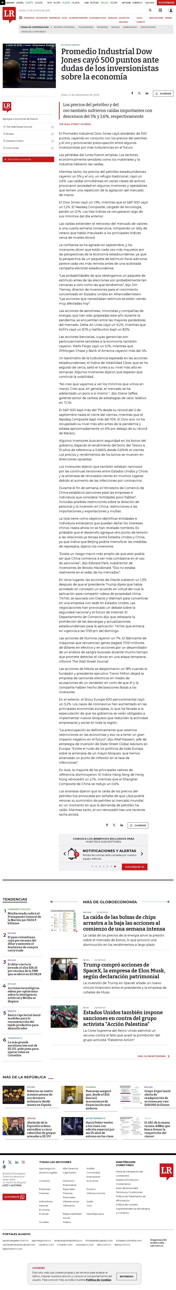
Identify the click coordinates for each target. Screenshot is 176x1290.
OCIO (64, 18)
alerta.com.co (122, 1244)
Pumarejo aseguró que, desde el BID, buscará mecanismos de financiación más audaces (98, 1100)
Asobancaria (130, 27)
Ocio (89, 1205)
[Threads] (6, 1167)
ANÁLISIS (112, 18)
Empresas (44, 1189)
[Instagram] (24, 1163)
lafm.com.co (104, 1244)
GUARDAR (165, 93)
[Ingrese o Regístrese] (170, 10)
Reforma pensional (64, 27)
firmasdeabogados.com (99, 1240)
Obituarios (69, 1205)
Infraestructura (71, 1201)
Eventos (91, 1189)
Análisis (91, 1168)
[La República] (9, 20)
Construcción (148, 27)
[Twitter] (139, 93)
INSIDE (168, 18)
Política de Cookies (98, 1279)
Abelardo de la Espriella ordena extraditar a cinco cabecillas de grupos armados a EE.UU (41, 1129)
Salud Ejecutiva (95, 1213)
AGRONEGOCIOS (97, 18)
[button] (63, 854)
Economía (92, 1180)
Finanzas (44, 1193)
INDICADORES (156, 18)
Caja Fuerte (69, 1172)
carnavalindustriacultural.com (19, 1244)
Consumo (44, 1180)
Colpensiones (86, 27)
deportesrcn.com (12, 1248)
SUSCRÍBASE (166, 2)
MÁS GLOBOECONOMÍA (152, 1056)
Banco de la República (34, 32)
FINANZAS (29, 18)
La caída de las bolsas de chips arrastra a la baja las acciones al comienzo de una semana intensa (124, 923)
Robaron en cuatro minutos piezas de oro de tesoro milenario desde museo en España (40, 1098)
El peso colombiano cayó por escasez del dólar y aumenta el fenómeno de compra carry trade (23, 944)
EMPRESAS (54, 18)
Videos (67, 1222)
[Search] (150, 10)
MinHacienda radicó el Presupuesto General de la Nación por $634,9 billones (24, 918)
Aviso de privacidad (127, 1188)
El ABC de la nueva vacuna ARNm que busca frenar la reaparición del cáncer (157, 1129)
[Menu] (21, 17)
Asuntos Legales (48, 1172)
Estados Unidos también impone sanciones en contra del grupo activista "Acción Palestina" (123, 1018)
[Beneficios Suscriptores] (160, 10)
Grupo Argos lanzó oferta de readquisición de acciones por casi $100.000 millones (157, 1098)
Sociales (44, 1222)
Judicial (31, 1118)
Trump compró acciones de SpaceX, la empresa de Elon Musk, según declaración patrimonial (124, 971)
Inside (90, 1201)
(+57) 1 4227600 (12, 1185)
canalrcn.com (46, 1244)
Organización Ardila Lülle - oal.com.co (158, 1242)
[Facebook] (132, 93)
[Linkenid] (18, 1163)
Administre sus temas (19, 159)
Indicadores (45, 1201)
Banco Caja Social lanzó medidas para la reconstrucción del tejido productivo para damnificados (24, 1021)
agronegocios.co (41, 1240)
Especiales (69, 1189)
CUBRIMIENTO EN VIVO (19, 909)
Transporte (15, 1038)
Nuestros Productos (127, 1179)
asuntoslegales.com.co (15, 1240)
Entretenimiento (95, 1118)
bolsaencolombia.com (128, 1240)
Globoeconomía (96, 1193)
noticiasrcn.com (85, 1244)
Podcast (43, 1213)
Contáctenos (123, 1184)
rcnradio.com (64, 1244)
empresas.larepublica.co (68, 1240)
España (31, 1087)
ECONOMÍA (42, 18)
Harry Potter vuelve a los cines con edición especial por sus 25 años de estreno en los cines (100, 1129)
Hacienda (91, 1087)
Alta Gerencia (70, 1168)
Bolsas (12, 933)
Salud (147, 1118)
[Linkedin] (147, 93)
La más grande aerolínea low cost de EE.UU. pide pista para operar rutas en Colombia (23, 1049)
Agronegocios (47, 1168)
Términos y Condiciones (129, 1192)
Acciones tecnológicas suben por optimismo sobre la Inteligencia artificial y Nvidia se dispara (23, 995)
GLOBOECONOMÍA (78, 18)
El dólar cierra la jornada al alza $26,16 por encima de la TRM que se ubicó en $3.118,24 (24, 969)
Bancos (115, 27)
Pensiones (102, 27)
